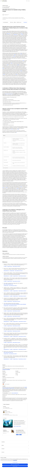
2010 (21, 33)
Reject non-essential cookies (15, 464)
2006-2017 (15, 34)
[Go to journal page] (12, 431)
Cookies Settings (15, 462)
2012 (14, 56)
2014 (4, 74)
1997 (11, 63)
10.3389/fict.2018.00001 (6, 369)
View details (25, 22)
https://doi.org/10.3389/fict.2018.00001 (10, 8)
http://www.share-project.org (8, 352)
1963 (15, 54)
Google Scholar (9, 266)
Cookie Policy (15, 460)
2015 (22, 34)
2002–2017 (8, 33)
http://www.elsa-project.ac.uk (8, 284)
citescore (4, 433)
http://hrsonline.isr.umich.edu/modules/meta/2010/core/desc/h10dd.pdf (15, 304)
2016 (12, 129)
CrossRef (5, 266)
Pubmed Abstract (6, 270)
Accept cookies (15, 466)
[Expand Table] (26, 135)
